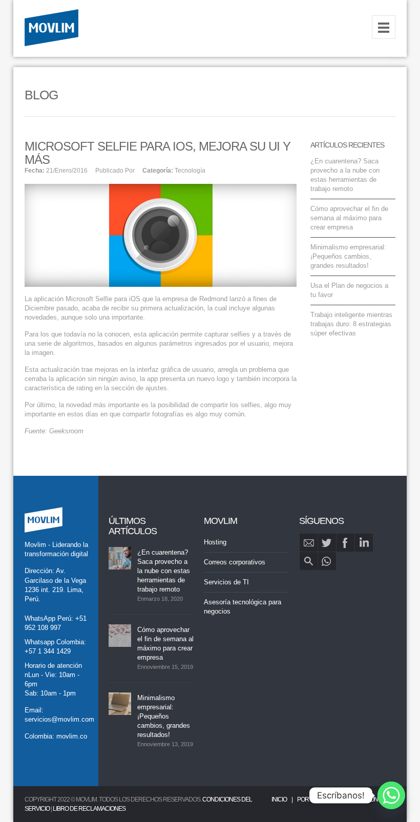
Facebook (345, 543)
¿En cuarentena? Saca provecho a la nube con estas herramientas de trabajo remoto (163, 571)
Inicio (279, 799)
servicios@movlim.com (59, 719)
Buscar (309, 561)
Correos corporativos (234, 562)
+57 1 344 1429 (48, 651)
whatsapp (327, 561)
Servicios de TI (226, 582)
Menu (383, 27)
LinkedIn (364, 543)
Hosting (215, 542)
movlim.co (71, 736)
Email (309, 543)
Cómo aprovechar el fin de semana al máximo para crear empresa (349, 218)
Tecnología (190, 170)
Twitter (327, 543)
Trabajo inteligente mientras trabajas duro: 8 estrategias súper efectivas (351, 324)
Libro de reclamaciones (89, 808)
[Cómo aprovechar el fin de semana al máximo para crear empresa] (120, 635)
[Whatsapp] (391, 795)
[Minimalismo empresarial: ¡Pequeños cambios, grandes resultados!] (120, 703)
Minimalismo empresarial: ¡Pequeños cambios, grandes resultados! (348, 256)
